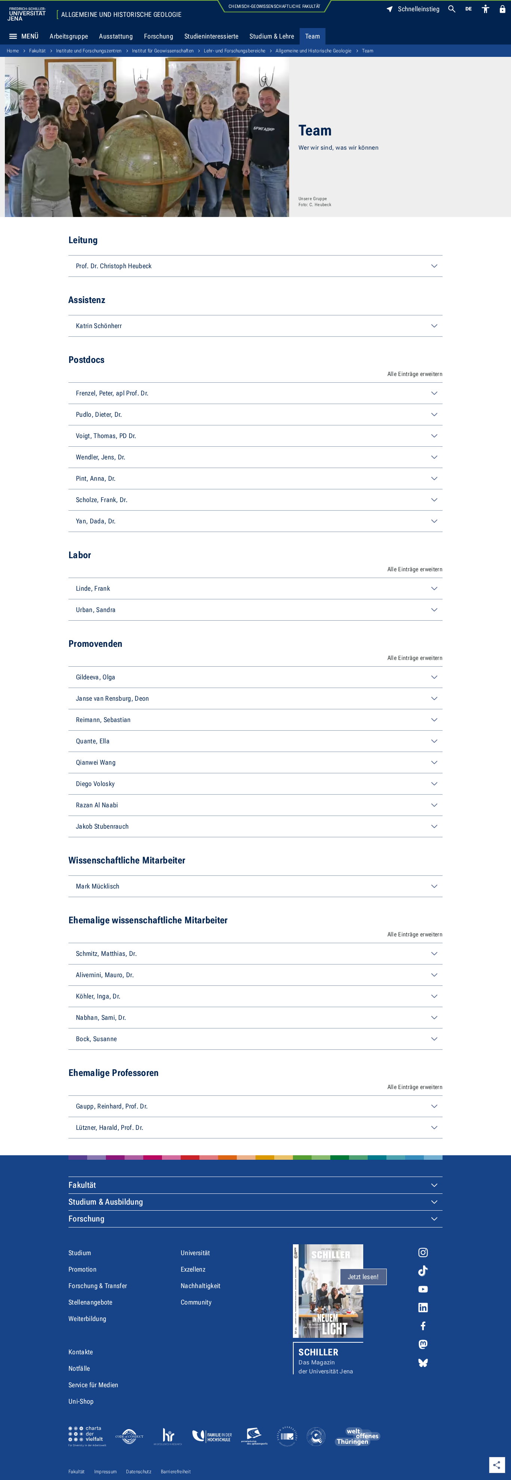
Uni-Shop (81, 1401)
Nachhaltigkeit (200, 1286)
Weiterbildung (87, 1318)
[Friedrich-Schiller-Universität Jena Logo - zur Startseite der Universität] (26, 14)
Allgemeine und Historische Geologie (121, 14)
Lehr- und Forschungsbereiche (234, 50)
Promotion (82, 1269)
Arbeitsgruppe (69, 36)
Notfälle (79, 1368)
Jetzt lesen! (363, 1277)
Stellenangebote (90, 1302)
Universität (195, 1253)
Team (312, 36)
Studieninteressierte (211, 36)
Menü (30, 36)
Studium (79, 1253)
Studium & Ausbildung (105, 1202)
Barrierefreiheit (176, 1471)
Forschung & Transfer (97, 1286)
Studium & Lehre (272, 36)
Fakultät (37, 50)
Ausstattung (116, 36)
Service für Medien (93, 1385)
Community (196, 1302)
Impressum (105, 1471)
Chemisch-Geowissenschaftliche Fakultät (274, 6)
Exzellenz (193, 1269)
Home (13, 50)
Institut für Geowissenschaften (163, 50)
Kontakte (80, 1352)
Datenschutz (139, 1471)
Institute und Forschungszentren (89, 50)
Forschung (158, 36)
